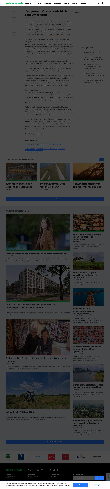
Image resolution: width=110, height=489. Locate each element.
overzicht (34, 485)
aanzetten (67, 485)
